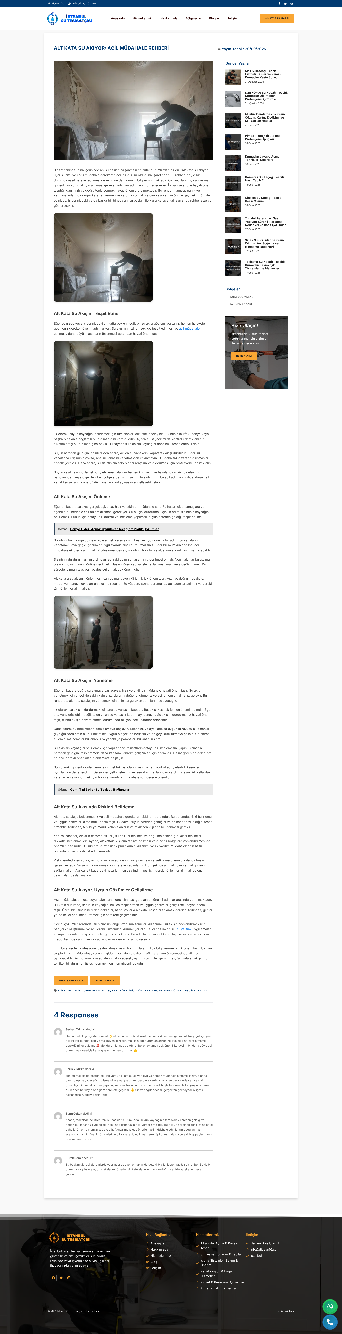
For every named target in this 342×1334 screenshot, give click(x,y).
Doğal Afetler (146, 990)
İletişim (232, 18)
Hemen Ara (244, 355)
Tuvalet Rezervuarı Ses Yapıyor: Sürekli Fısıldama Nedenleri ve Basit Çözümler (265, 221)
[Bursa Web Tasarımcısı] (171, 1314)
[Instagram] (69, 1278)
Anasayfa (118, 18)
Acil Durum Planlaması (92, 990)
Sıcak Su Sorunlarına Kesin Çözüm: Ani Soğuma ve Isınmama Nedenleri (264, 243)
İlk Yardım (199, 990)
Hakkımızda (169, 18)
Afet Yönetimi (122, 990)
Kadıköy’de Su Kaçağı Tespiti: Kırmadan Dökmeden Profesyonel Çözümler (266, 96)
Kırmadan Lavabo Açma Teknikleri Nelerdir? (262, 158)
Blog (212, 18)
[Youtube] (291, 3)
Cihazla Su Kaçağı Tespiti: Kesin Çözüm (263, 199)
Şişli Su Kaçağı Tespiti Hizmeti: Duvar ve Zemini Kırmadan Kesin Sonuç (263, 74)
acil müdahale (189, 328)
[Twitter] (285, 3)
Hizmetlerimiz (143, 18)
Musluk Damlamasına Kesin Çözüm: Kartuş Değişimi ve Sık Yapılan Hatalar (265, 117)
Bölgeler (191, 18)
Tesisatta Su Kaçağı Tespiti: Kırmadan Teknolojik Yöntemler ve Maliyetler (265, 265)
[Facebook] (53, 1278)
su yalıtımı (184, 929)
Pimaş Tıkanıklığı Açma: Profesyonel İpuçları (262, 137)
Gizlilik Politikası (285, 1311)
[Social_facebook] (279, 3)
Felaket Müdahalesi (174, 990)
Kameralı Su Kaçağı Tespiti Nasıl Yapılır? (264, 178)
